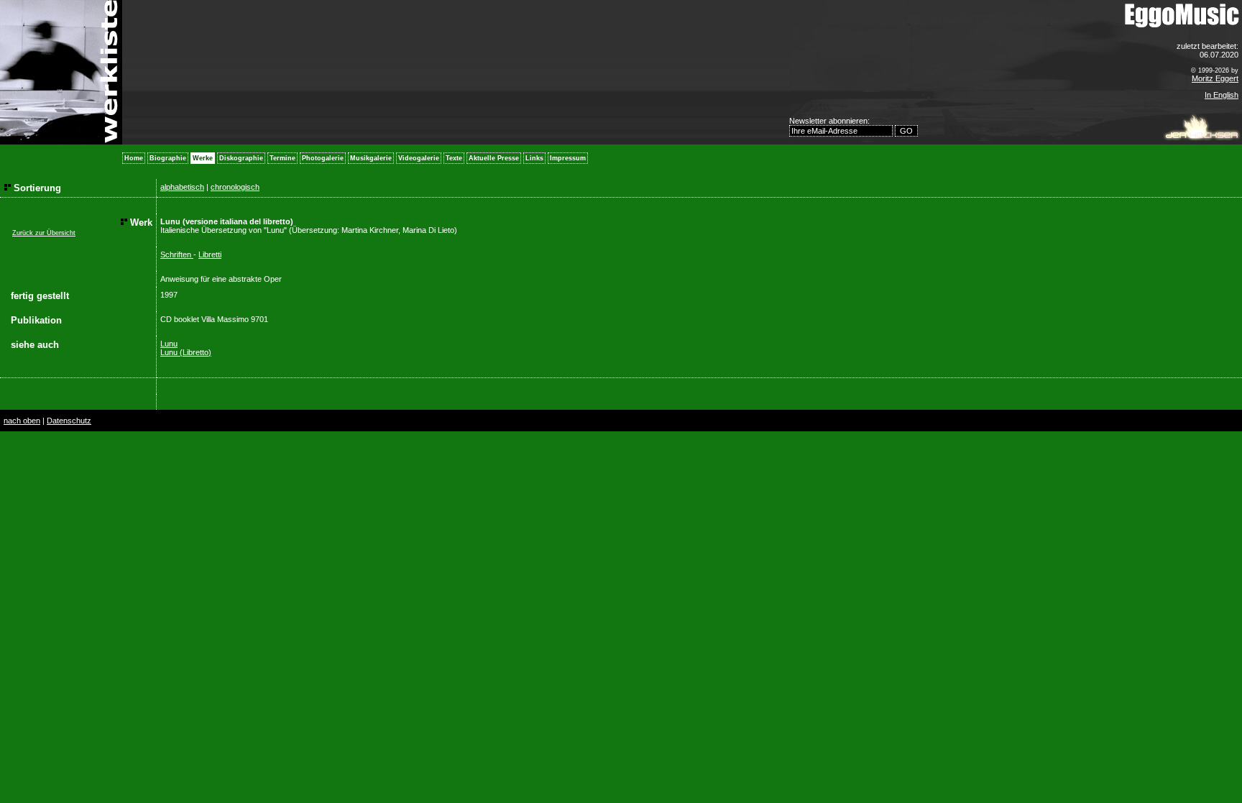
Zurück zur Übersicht (43, 233)
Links (534, 158)
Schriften (176, 254)
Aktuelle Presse (494, 158)
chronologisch (235, 187)
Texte (454, 158)
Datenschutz (69, 420)
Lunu (169, 343)
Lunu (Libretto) (185, 352)
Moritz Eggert (1215, 78)
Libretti (209, 254)
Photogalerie (323, 158)
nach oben (22, 420)
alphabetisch (182, 187)
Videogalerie (418, 158)
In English (1221, 95)
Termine (282, 158)
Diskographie (241, 158)
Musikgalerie (371, 158)
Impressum (568, 158)
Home (133, 158)
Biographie (168, 158)
